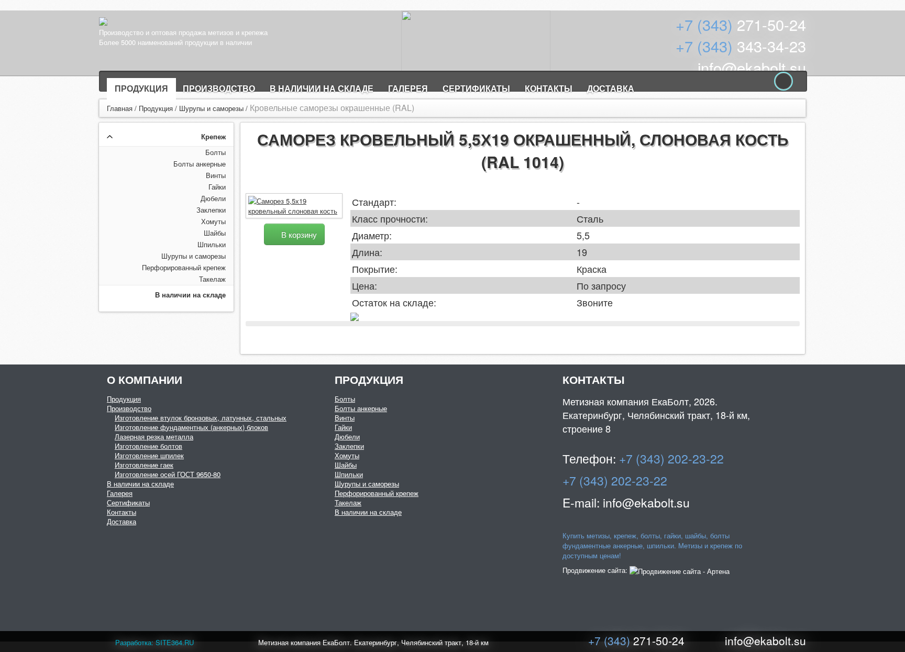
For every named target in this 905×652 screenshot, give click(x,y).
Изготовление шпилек (149, 455)
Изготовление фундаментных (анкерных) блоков (191, 427)
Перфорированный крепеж (184, 267)
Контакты (548, 88)
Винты (216, 175)
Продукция (141, 88)
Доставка (610, 88)
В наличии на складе (321, 88)
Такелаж (212, 279)
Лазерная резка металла (154, 436)
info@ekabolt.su (752, 67)
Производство (219, 88)
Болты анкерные (199, 164)
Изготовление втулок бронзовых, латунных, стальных (200, 418)
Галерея (408, 88)
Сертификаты (476, 88)
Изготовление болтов (148, 446)
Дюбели (213, 198)
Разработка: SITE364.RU (154, 642)
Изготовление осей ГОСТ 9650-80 (167, 474)
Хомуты (213, 221)
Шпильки (211, 244)
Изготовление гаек (144, 465)
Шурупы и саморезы (211, 108)
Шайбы (215, 233)
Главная (120, 108)
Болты (215, 152)
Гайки (217, 187)
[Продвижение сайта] (680, 570)
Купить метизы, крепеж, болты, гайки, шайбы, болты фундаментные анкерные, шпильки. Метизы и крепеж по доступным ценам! (652, 545)
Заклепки (211, 210)
